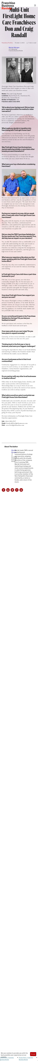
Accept (33, 1054)
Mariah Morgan (14, 47)
